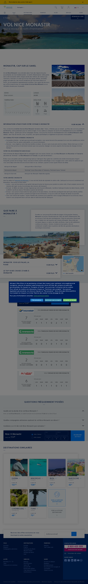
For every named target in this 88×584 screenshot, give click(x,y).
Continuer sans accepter (53, 300)
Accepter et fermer (70, 300)
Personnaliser (36, 300)
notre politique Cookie (41, 295)
